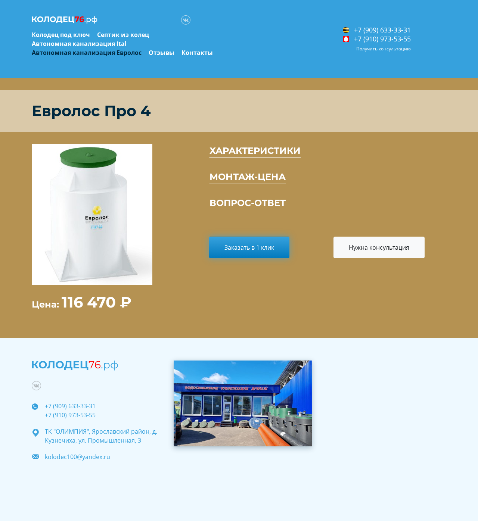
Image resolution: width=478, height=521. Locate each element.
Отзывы (161, 53)
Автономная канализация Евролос (87, 53)
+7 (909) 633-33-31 (382, 30)
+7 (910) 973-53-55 (382, 39)
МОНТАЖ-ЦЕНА (247, 176)
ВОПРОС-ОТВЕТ (247, 202)
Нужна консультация (379, 247)
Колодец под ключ (61, 35)
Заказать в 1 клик (249, 247)
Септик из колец (123, 35)
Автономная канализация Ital (79, 44)
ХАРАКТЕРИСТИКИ (255, 150)
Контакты (197, 53)
